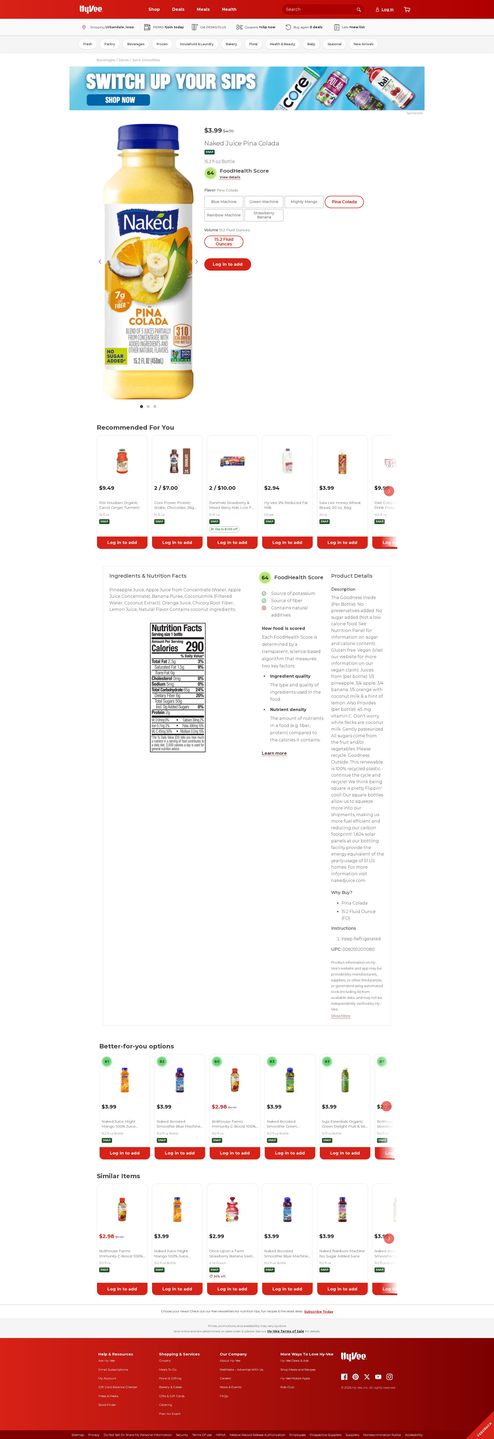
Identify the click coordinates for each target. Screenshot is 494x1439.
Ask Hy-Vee (106, 1360)
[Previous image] (100, 262)
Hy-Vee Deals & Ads (294, 1360)
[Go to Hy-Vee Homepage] (91, 9)
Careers (225, 1378)
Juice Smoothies (146, 60)
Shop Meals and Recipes (297, 1369)
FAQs (224, 1396)
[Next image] (196, 262)
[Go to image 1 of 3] (141, 406)
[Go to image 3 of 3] (155, 406)
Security (182, 1435)
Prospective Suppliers (325, 1435)
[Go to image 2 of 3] (148, 406)
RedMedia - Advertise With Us (241, 1369)
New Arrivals (363, 44)
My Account (107, 1378)
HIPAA (221, 1435)
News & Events (230, 1387)
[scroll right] (389, 491)
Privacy (94, 1435)
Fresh (87, 44)
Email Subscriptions (113, 1369)
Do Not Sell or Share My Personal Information (138, 1435)
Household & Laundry (197, 44)
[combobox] (323, 9)
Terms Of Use (202, 1435)
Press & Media (108, 1396)
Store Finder (107, 1405)
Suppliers (352, 1435)
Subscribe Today (318, 1312)
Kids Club (287, 1387)
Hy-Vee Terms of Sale (285, 1331)
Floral (253, 44)
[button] (230, 177)
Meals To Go (168, 1369)
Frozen (162, 44)
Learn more (274, 753)
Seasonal (334, 44)
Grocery (165, 1360)
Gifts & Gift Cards (171, 1396)
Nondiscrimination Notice (382, 1435)
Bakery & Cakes (170, 1387)
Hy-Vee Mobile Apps (295, 1378)
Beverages (135, 44)
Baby (311, 44)
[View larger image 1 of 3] (148, 261)
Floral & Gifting (170, 1378)
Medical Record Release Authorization (257, 1435)
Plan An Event (170, 1414)
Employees (297, 1435)
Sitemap (78, 1435)
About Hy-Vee (230, 1360)
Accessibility (414, 1435)
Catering (165, 1405)
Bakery (231, 44)
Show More (340, 1016)
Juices (124, 60)
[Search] (359, 9)
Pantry (109, 44)
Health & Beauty (282, 44)
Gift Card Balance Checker (117, 1387)
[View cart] (407, 9)
